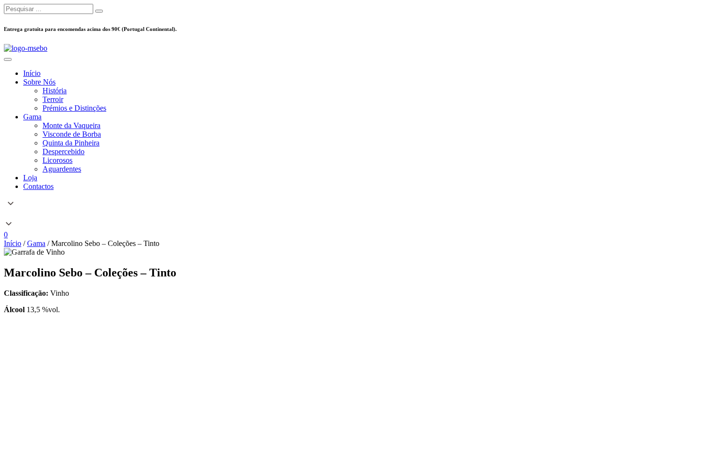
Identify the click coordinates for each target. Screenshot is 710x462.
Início (12, 243)
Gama (36, 243)
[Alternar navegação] (8, 59)
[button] (355, 214)
